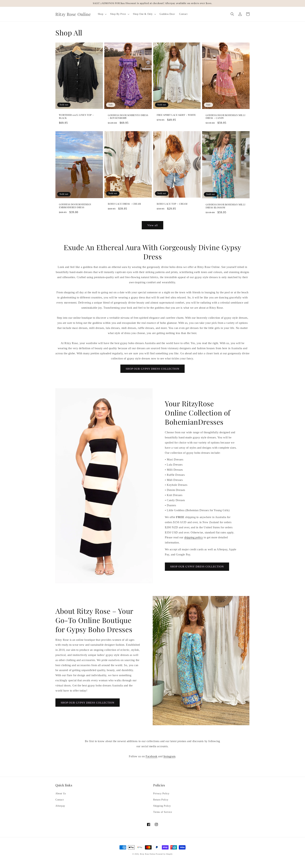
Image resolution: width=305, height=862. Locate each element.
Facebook (151, 756)
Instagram (169, 756)
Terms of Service (162, 812)
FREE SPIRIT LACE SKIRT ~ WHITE (176, 115)
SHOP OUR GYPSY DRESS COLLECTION (152, 368)
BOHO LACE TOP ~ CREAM (172, 203)
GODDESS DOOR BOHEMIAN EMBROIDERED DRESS (75, 206)
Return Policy (160, 799)
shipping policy (193, 537)
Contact (59, 799)
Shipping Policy (162, 806)
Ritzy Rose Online (147, 854)
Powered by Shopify (164, 854)
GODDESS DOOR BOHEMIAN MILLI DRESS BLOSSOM (225, 206)
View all (152, 225)
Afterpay (60, 806)
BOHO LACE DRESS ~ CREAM (124, 203)
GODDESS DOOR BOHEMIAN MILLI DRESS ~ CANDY (225, 117)
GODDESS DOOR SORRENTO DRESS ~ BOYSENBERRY (128, 117)
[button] (102, 14)
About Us (60, 793)
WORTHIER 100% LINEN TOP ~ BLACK (76, 116)
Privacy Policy (161, 793)
